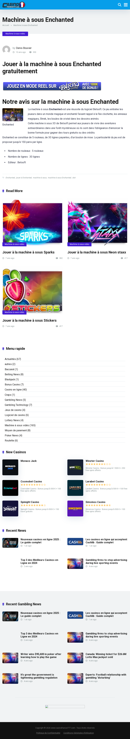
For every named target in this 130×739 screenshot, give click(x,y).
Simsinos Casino (95, 502)
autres (8, 364)
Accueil (5, 25)
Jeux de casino (13, 410)
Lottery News (12, 420)
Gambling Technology (16, 404)
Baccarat (9, 369)
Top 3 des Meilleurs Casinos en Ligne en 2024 (39, 561)
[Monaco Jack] (10, 474)
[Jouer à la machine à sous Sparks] (32, 222)
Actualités (10, 359)
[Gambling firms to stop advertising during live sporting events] (75, 568)
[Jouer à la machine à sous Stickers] (32, 290)
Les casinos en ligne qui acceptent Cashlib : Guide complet (106, 541)
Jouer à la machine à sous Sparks (28, 252)
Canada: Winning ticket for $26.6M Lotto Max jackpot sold (106, 656)
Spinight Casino (30, 502)
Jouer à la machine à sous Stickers (29, 320)
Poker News (12, 435)
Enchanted (10, 178)
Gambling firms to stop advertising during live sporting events (106, 561)
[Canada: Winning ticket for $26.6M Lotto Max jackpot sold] (75, 662)
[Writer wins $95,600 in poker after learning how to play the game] (10, 662)
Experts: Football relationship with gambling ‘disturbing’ (106, 676)
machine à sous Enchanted (59, 178)
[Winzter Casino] (75, 474)
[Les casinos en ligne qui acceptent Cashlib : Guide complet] (75, 544)
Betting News (12, 374)
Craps (8, 394)
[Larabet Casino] (75, 494)
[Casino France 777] (13, 4)
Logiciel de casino (15, 415)
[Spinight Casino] (10, 515)
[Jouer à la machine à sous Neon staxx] (97, 222)
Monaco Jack (29, 460)
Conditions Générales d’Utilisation (78, 733)
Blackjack (10, 379)
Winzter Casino (95, 460)
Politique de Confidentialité (48, 733)
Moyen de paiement (16, 430)
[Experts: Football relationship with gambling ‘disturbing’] (75, 682)
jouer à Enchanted (24, 178)
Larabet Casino (95, 481)
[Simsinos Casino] (75, 515)
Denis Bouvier (24, 48)
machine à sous (39, 178)
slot (73, 178)
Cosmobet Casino (31, 481)
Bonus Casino (12, 384)
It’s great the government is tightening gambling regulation (39, 676)
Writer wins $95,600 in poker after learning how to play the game (41, 656)
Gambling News (13, 399)
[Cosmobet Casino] (10, 494)
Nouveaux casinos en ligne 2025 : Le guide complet (40, 541)
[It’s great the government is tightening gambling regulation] (10, 682)
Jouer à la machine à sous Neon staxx (96, 252)
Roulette (9, 440)
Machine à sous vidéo (15, 34)
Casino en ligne (13, 389)
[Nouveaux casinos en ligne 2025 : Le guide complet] (10, 546)
